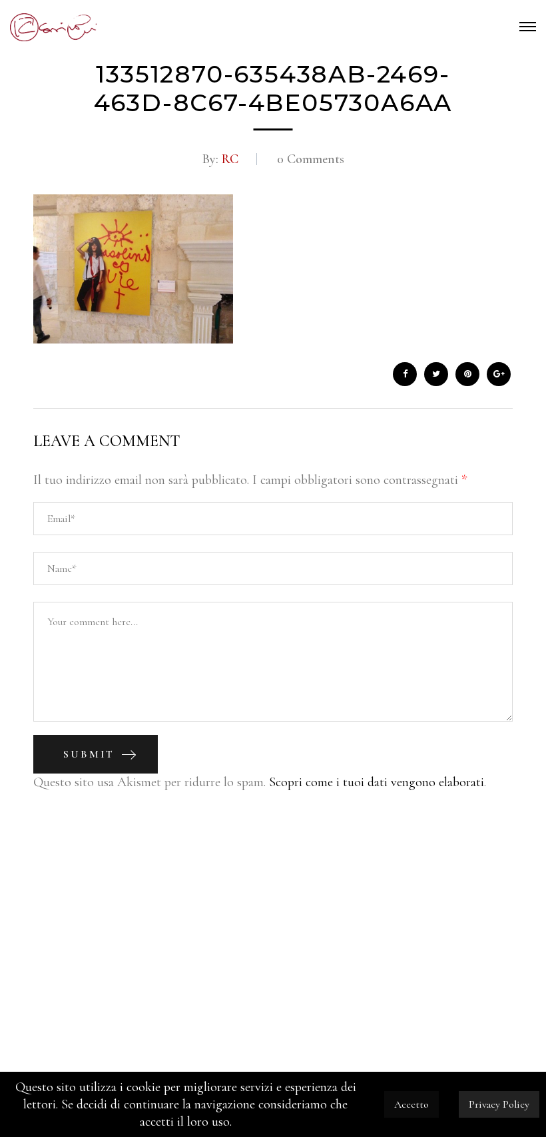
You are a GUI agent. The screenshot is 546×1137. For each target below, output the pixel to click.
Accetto (411, 1104)
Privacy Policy (499, 1104)
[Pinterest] (467, 374)
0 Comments (310, 159)
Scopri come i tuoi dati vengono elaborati (376, 782)
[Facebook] (405, 374)
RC (228, 159)
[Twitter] (436, 374)
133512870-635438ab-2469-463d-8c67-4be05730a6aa (273, 88)
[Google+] (499, 374)
